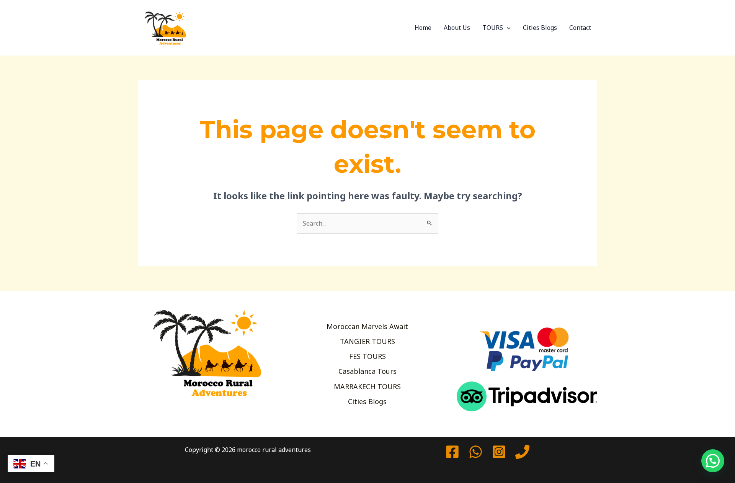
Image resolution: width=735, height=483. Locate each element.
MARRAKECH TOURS (367, 386)
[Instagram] (499, 452)
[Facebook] (452, 452)
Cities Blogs (540, 27)
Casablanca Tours (367, 371)
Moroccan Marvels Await (367, 326)
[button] (507, 27)
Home (423, 27)
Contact (580, 27)
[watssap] (476, 452)
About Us (457, 27)
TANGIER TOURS (367, 341)
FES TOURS (367, 356)
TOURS (492, 27)
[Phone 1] (522, 452)
